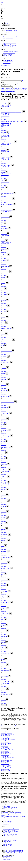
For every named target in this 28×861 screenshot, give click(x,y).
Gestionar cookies (7, 55)
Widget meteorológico (8, 38)
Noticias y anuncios (7, 54)
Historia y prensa (7, 44)
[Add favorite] (9, 103)
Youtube (21, 852)
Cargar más (3, 704)
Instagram (21, 851)
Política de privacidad (8, 61)
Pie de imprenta (6, 63)
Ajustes (7, 25)
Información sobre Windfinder (10, 45)
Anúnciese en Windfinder (9, 53)
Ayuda (6, 23)
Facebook (21, 850)
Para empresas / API (8, 46)
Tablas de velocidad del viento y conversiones (13, 36)
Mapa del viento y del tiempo (10, 30)
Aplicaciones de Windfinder (9, 43)
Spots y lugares (6, 32)
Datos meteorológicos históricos (10, 51)
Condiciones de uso (7, 60)
